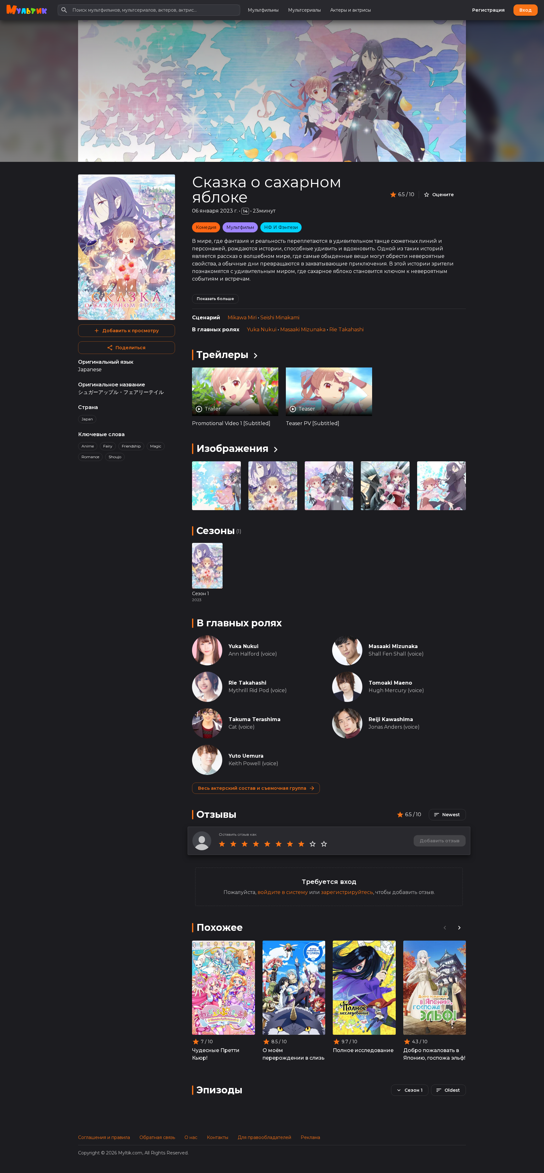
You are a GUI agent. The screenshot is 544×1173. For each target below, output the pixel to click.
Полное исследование (363, 1050)
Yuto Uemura (246, 756)
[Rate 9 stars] (312, 844)
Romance (90, 456)
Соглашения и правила (104, 1137)
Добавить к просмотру (130, 330)
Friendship (131, 446)
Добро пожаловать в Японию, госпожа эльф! (434, 1054)
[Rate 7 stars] (290, 844)
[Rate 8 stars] (301, 844)
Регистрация (488, 10)
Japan (87, 419)
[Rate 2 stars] (233, 844)
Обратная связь (157, 1137)
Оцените (443, 194)
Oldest (452, 1090)
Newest (451, 814)
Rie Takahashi (346, 330)
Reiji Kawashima (391, 719)
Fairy (107, 446)
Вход (525, 10)
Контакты (217, 1137)
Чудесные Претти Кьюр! (216, 1054)
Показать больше (215, 298)
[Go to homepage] (26, 10)
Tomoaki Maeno (390, 683)
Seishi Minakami (279, 318)
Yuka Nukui (261, 330)
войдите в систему (283, 892)
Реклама (310, 1137)
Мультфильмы (263, 10)
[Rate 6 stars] (278, 844)
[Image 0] (216, 485)
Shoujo (115, 456)
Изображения (232, 448)
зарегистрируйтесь (347, 892)
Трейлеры (222, 355)
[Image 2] (329, 485)
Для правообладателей (264, 1137)
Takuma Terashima (254, 719)
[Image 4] (441, 485)
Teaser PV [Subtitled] (312, 423)
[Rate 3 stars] (244, 844)
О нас (190, 1137)
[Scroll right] (459, 927)
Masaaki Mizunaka (303, 330)
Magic (155, 446)
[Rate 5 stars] (267, 844)
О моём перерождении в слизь (294, 1054)
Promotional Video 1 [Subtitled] (231, 423)
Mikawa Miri (242, 318)
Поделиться (130, 347)
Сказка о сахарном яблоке (266, 189)
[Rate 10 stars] (324, 844)
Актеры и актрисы (350, 10)
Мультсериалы (304, 10)
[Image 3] (385, 485)
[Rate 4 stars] (256, 844)
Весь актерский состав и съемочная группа (252, 788)
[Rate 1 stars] (222, 844)
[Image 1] (272, 485)
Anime (88, 446)
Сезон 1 (200, 593)
